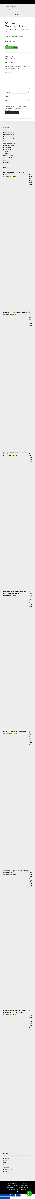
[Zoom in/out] (2, 1195)
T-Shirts (5, 153)
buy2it (5, 1160)
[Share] (12, 1195)
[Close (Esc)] (18, 1195)
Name (7, 92)
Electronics (6, 137)
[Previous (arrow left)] (2, 1198)
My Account (6, 1171)
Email (7, 96)
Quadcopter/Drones (9, 143)
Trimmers (6, 151)
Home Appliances (8, 133)
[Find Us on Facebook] (17, 1191)
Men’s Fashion (7, 147)
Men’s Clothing (7, 149)
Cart (4, 1163)
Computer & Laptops (9, 139)
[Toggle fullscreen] (7, 1195)
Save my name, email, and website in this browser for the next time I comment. (16, 108)
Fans (4, 141)
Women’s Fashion (8, 158)
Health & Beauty (8, 156)
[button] (29, 1193)
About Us (6, 1158)
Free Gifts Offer (8, 160)
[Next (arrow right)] (7, 1198)
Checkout (6, 1165)
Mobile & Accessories (9, 145)
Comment (8, 72)
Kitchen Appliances (9, 135)
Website (7, 100)
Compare (6, 162)
